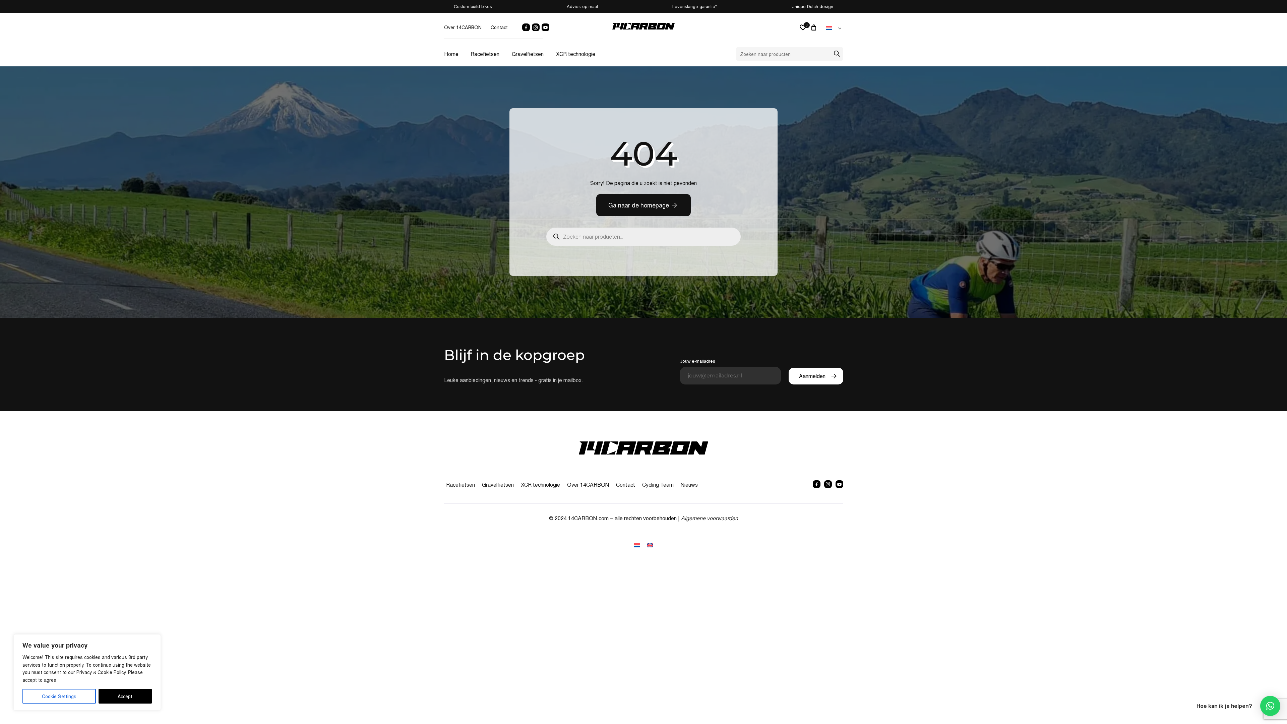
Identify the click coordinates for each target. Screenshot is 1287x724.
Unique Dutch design (812, 6)
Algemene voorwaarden (709, 518)
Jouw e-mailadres (697, 361)
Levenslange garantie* (694, 6)
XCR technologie (575, 54)
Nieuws (689, 484)
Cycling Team (658, 484)
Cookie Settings (59, 696)
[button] (1270, 706)
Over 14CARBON (463, 27)
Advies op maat (582, 6)
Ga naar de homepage (638, 205)
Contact (499, 27)
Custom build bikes (473, 6)
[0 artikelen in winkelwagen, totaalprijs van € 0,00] (814, 27)
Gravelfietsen (528, 54)
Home (451, 54)
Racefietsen (485, 54)
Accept (125, 696)
